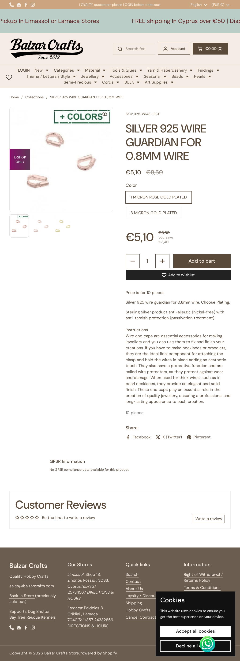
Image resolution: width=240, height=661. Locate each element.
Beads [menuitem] (177, 76)
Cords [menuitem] (107, 82)
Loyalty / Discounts (143, 595)
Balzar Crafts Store (61, 653)
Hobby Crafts (138, 610)
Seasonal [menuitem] (152, 76)
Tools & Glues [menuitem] (123, 70)
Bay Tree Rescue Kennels (32, 617)
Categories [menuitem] (64, 70)
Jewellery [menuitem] (90, 76)
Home (14, 97)
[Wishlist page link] (9, 77)
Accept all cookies (195, 631)
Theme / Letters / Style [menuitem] (48, 76)
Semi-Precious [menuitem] (77, 82)
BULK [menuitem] (129, 82)
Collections (34, 97)
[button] (210, 49)
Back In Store (22, 595)
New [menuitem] (38, 70)
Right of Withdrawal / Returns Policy (203, 577)
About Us (134, 588)
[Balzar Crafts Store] (46, 48)
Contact (133, 581)
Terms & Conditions (202, 587)
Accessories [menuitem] (121, 76)
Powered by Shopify (98, 653)
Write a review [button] (208, 518)
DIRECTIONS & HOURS (88, 625)
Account (178, 48)
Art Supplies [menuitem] (156, 82)
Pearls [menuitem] (199, 76)
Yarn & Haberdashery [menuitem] (167, 70)
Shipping (134, 603)
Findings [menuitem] (205, 70)
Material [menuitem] (92, 70)
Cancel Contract (141, 617)
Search (132, 574)
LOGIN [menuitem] (24, 70)
